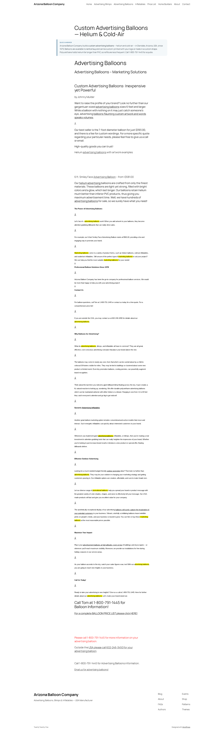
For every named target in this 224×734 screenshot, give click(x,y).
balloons (98, 114)
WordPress (186, 727)
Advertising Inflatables (91, 408)
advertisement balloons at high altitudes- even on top (102, 545)
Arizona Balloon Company (49, 4)
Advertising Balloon (104, 177)
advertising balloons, (105, 436)
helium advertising (90, 183)
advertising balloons (107, 107)
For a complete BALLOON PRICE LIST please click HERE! (106, 613)
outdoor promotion (113, 471)
